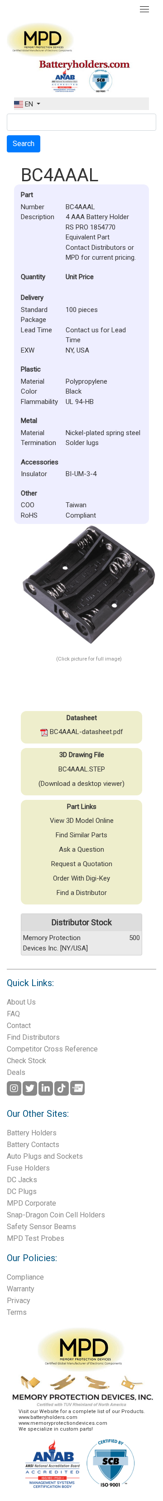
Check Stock (26, 1060)
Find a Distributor (82, 893)
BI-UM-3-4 (81, 474)
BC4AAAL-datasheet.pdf (85, 732)
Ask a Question (81, 849)
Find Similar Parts (81, 835)
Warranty (20, 1289)
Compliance (25, 1277)
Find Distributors (33, 1037)
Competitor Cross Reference (52, 1049)
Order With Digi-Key (81, 878)
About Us (21, 1002)
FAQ (13, 1014)
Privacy (18, 1300)
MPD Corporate (31, 1203)
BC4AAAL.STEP (81, 769)
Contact (19, 1025)
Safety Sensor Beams (41, 1226)
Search (23, 143)
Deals (16, 1072)
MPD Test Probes (35, 1238)
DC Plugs (22, 1191)
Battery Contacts (33, 1144)
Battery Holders (32, 1133)
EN (29, 104)
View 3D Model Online (82, 821)
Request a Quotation (81, 864)
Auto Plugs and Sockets (45, 1156)
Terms (17, 1312)
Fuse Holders (28, 1168)
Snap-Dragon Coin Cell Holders (56, 1215)
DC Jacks (22, 1179)
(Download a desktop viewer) (81, 784)
